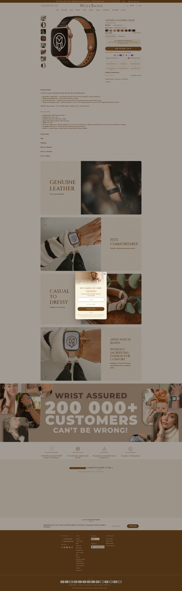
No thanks (91, 312)
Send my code (91, 309)
